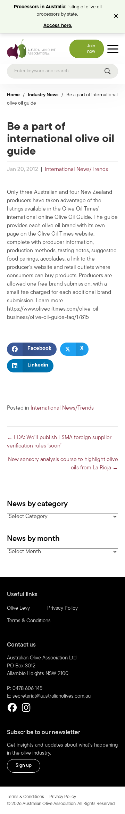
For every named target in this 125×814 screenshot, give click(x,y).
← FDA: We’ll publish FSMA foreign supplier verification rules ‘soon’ (59, 442)
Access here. (57, 25)
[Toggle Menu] (112, 49)
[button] (117, 16)
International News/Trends (76, 169)
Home (13, 95)
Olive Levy (18, 608)
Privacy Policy (62, 608)
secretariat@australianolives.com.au (51, 696)
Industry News (43, 95)
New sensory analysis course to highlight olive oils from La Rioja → (63, 464)
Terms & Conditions (29, 621)
